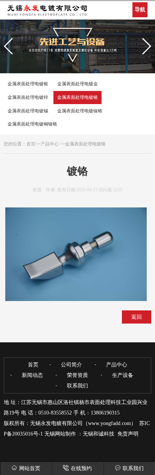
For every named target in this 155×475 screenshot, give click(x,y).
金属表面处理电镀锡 (28, 110)
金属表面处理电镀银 (28, 83)
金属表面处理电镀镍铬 (79, 110)
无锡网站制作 (60, 434)
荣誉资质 (77, 375)
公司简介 (71, 365)
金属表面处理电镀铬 (77, 97)
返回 (136, 317)
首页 (30, 144)
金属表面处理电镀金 (77, 83)
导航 (140, 9)
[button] (9, 46)
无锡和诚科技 (98, 434)
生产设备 (122, 375)
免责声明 (127, 434)
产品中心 (50, 144)
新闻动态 (32, 375)
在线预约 (81, 468)
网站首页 (29, 468)
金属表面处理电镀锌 (28, 97)
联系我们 (133, 468)
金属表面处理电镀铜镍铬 (32, 124)
